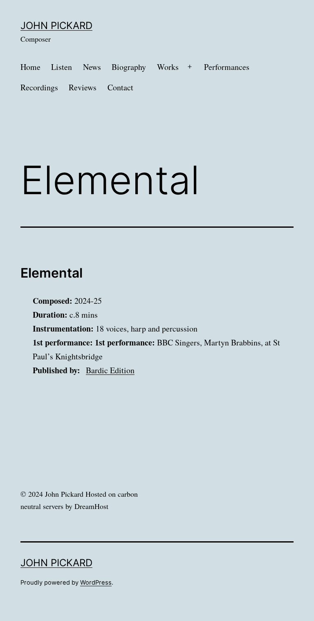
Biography (129, 66)
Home (30, 66)
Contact (120, 87)
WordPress (96, 582)
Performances (226, 66)
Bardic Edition (110, 370)
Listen (61, 66)
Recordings (39, 87)
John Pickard (56, 25)
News (92, 66)
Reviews (82, 87)
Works (168, 66)
